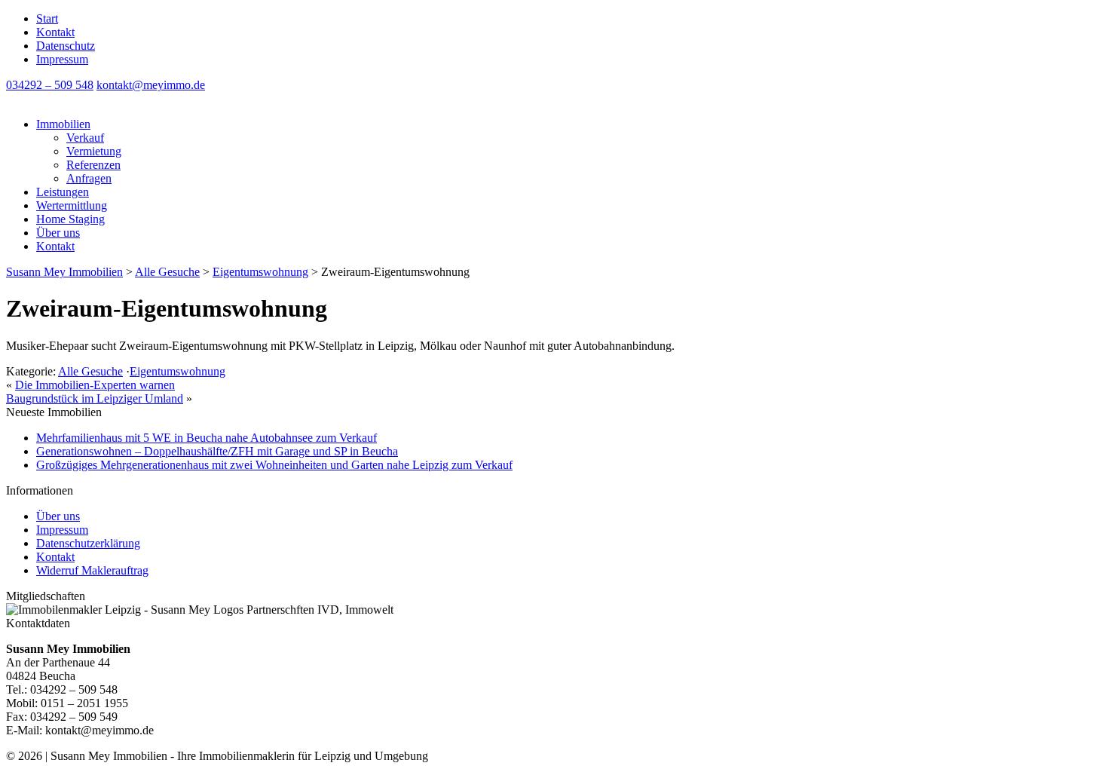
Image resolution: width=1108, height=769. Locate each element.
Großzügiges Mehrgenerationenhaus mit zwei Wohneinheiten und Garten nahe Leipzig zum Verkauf (274, 464)
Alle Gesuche (90, 371)
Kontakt (55, 32)
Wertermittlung (71, 205)
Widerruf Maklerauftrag (92, 570)
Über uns (58, 232)
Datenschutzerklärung (88, 543)
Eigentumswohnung (177, 371)
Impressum (62, 59)
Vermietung (93, 151)
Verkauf (85, 137)
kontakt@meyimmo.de (150, 84)
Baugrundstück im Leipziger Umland (94, 398)
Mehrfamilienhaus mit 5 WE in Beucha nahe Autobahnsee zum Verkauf (206, 437)
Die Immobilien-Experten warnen (95, 384)
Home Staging (70, 219)
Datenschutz (65, 45)
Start (47, 18)
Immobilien (63, 124)
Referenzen (93, 164)
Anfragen (89, 178)
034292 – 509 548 (49, 84)
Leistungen (62, 191)
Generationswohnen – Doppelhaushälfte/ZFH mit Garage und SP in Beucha (217, 451)
